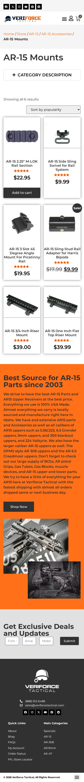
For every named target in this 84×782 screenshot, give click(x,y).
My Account (16, 748)
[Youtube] (26, 6)
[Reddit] (39, 6)
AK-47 (48, 753)
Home (8, 34)
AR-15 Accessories (56, 34)
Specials (49, 731)
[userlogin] (71, 18)
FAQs (11, 742)
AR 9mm (50, 748)
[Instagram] (19, 6)
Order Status (17, 753)
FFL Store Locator (20, 759)
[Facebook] (6, 6)
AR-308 (49, 742)
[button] (77, 777)
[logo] (22, 18)
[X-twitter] (13, 6)
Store (21, 34)
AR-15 (34, 34)
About (12, 731)
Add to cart (22, 193)
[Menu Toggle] (64, 19)
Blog (11, 736)
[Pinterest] (32, 6)
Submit (69, 641)
